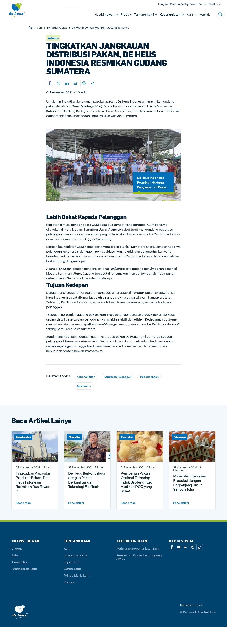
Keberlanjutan (170, 14)
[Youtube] (179, 547)
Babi (14, 555)
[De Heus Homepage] (14, 10)
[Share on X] (58, 83)
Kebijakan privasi (191, 605)
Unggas (16, 548)
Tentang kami (144, 14)
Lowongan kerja (75, 555)
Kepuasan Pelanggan (117, 376)
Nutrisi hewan (105, 14)
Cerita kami (72, 568)
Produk (125, 14)
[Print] (83, 83)
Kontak (204, 14)
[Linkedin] (66, 83)
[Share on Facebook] (49, 83)
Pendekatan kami (24, 568)
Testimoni (215, 4)
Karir (189, 14)
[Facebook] (172, 547)
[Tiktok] (199, 547)
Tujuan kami (72, 562)
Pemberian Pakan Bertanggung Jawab (139, 556)
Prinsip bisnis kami (77, 575)
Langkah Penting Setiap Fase (177, 4)
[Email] (75, 83)
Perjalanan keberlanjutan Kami (138, 548)
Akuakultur (84, 386)
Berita (202, 4)
